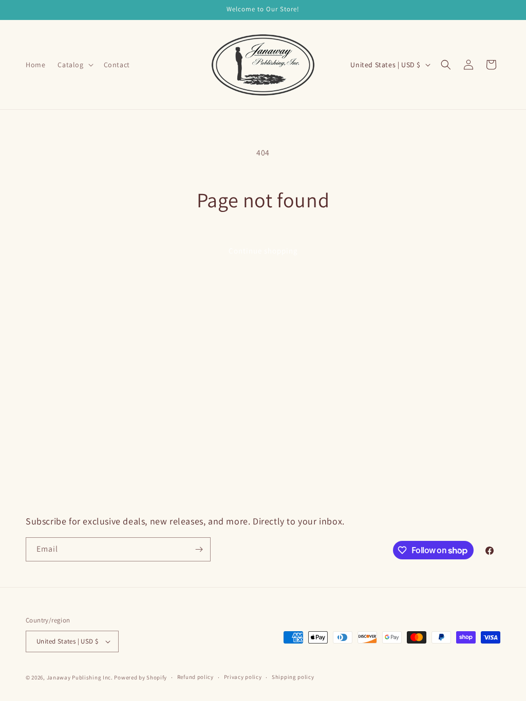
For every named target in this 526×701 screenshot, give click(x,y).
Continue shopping (263, 251)
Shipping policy (293, 676)
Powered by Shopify (140, 677)
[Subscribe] (198, 549)
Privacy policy (243, 676)
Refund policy (195, 676)
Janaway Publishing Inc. (80, 677)
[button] (74, 64)
